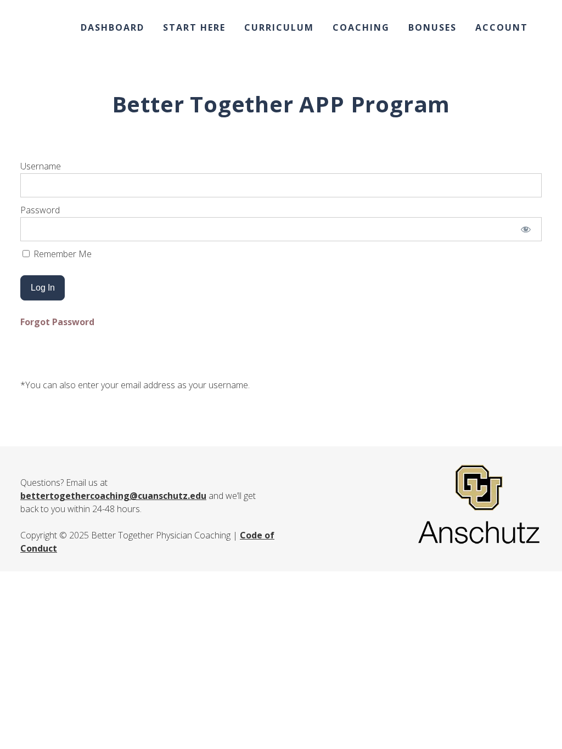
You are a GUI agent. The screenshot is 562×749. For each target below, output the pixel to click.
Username (40, 166)
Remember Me (61, 254)
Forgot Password (57, 322)
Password (40, 210)
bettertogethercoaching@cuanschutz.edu (113, 496)
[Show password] (526, 229)
